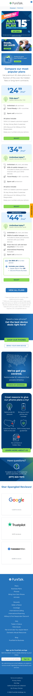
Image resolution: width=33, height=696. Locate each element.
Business (20, 8)
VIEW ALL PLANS (16, 290)
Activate (16, 597)
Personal (13, 8)
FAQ (16, 621)
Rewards (16, 602)
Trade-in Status (16, 624)
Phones (16, 591)
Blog (16, 637)
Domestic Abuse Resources (16, 632)
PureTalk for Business (16, 640)
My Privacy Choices (17, 688)
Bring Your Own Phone (16, 594)
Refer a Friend (16, 605)
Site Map (16, 683)
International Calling (16, 610)
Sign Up (26, 659)
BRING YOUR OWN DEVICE (16, 346)
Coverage (16, 608)
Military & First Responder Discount (16, 616)
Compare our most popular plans (16, 70)
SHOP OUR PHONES (16, 340)
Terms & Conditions (17, 678)
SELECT (16, 138)
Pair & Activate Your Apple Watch (16, 630)
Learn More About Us (16, 450)
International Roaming (17, 613)
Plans (16, 586)
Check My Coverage (16, 385)
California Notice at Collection (16, 685)
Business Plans (16, 589)
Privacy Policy (16, 680)
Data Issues (16, 627)
